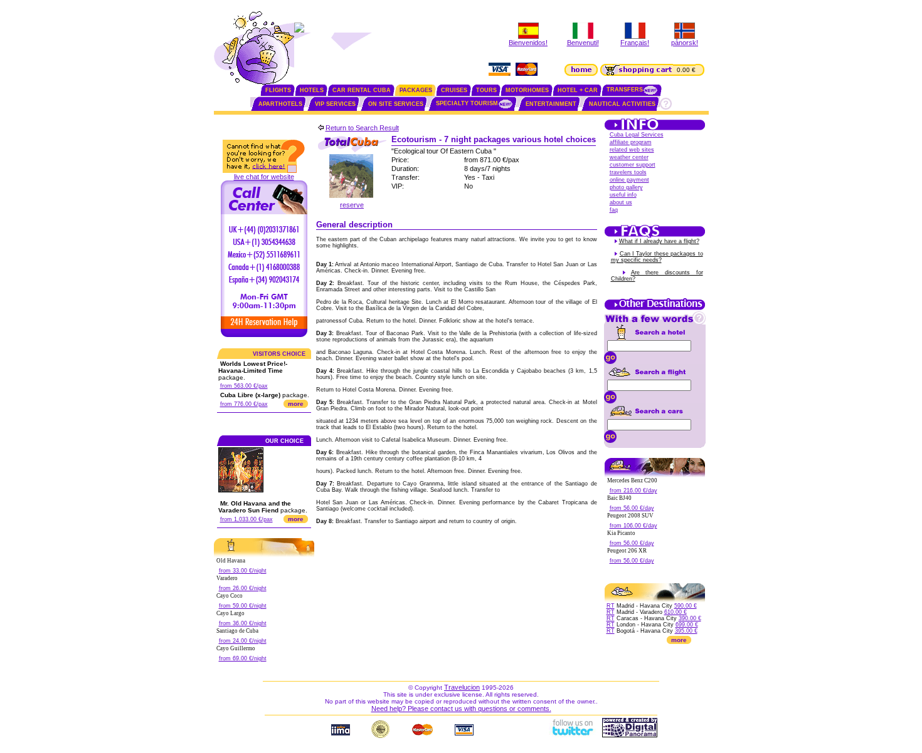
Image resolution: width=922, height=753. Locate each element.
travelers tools (628, 172)
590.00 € (685, 606)
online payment (629, 180)
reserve (352, 205)
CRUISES (454, 90)
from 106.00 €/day (633, 525)
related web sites (632, 150)
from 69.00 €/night (243, 658)
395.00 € (686, 631)
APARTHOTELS (280, 104)
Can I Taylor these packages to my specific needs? (657, 257)
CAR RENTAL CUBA (361, 90)
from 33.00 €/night (243, 571)
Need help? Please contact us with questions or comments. (461, 708)
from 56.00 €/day (632, 508)
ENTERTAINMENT (551, 104)
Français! (634, 42)
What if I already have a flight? (659, 241)
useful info (623, 195)
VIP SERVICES (335, 104)
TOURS (486, 90)
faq (614, 210)
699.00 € (687, 624)
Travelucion (462, 687)
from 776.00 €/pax (244, 404)
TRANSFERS (625, 89)
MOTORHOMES (527, 90)
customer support (632, 165)
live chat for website (264, 176)
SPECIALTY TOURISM (467, 103)
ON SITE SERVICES (395, 104)
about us (621, 202)
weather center (629, 157)
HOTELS (312, 90)
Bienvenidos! (528, 42)
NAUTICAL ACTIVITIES (622, 104)
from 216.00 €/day (633, 490)
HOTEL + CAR (578, 90)
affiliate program (631, 142)
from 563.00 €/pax (244, 386)
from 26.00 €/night (243, 588)
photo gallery (626, 187)
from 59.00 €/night (243, 606)
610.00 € (675, 612)
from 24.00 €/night (243, 641)
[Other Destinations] (655, 309)
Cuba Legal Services (637, 135)
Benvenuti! (583, 42)
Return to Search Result (362, 128)
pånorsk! (684, 42)
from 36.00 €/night (243, 623)
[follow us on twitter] (572, 735)
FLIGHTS (278, 90)
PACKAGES (416, 90)
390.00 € (690, 618)
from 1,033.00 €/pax (246, 519)
